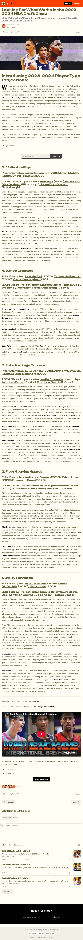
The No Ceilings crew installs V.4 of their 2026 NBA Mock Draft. (25, 854)
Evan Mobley (69, 173)
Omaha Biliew (50, 592)
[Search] (79, 845)
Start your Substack (37, 934)
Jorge (35, 248)
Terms (45, 930)
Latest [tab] (10, 845)
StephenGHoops (34, 701)
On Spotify (10, 773)
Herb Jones (38, 586)
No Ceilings (10, 856)
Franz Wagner (69, 415)
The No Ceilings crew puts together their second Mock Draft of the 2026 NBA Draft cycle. (35, 881)
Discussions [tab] (18, 845)
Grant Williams (36, 583)
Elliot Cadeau (38, 488)
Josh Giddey (23, 309)
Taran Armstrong (44, 287)
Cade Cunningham (27, 279)
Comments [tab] (7, 818)
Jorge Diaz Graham (54, 184)
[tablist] (11, 818)
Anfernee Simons (38, 477)
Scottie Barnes (8, 309)
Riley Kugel (48, 485)
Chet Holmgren (23, 176)
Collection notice (53, 930)
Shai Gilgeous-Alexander (51, 415)
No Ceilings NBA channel (44, 707)
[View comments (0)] (12, 32)
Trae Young (59, 406)
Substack (32, 937)
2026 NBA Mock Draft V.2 (16, 878)
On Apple (9, 769)
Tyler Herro (70, 477)
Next (75, 802)
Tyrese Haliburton (67, 276)
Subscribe (68, 3)
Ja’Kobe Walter (13, 382)
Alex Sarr (46, 181)
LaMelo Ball (33, 276)
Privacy (40, 930)
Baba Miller (44, 594)
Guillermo (25, 248)
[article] (41, 855)
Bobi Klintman (12, 594)
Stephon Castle (49, 382)
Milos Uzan (6, 547)
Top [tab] (4, 845)
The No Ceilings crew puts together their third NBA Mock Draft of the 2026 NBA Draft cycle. (36, 867)
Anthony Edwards (67, 371)
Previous (10, 802)
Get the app (50, 934)
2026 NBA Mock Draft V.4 (16, 851)
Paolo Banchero (25, 373)
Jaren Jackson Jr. (37, 173)
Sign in (77, 3)
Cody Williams (8, 346)
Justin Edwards (51, 379)
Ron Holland (74, 426)
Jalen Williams (45, 346)
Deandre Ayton (21, 406)
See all (6, 892)
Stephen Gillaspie (13, 25)
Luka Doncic (34, 371)
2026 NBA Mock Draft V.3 (16, 864)
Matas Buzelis (50, 284)
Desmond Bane (23, 480)
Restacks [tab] (16, 818)
